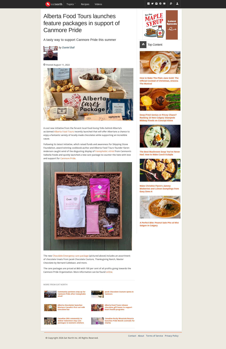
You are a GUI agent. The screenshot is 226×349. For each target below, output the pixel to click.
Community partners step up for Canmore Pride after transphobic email (72, 294)
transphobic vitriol (104, 151)
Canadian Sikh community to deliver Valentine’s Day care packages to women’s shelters (71, 320)
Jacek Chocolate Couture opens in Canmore (119, 293)
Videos (98, 4)
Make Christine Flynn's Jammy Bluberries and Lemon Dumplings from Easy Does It (159, 189)
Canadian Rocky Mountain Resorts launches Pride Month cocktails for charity (120, 320)
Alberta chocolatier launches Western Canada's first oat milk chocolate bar (71, 307)
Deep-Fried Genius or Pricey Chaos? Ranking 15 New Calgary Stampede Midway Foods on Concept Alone (158, 118)
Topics (70, 4)
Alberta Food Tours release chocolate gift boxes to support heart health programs (118, 307)
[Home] (54, 3)
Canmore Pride (67, 158)
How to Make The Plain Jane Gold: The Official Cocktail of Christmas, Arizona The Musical (159, 81)
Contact (132, 335)
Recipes (85, 4)
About (141, 335)
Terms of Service (154, 335)
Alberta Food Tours (64, 131)
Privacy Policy (171, 335)
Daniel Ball (68, 47)
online (109, 271)
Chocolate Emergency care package (71, 255)
